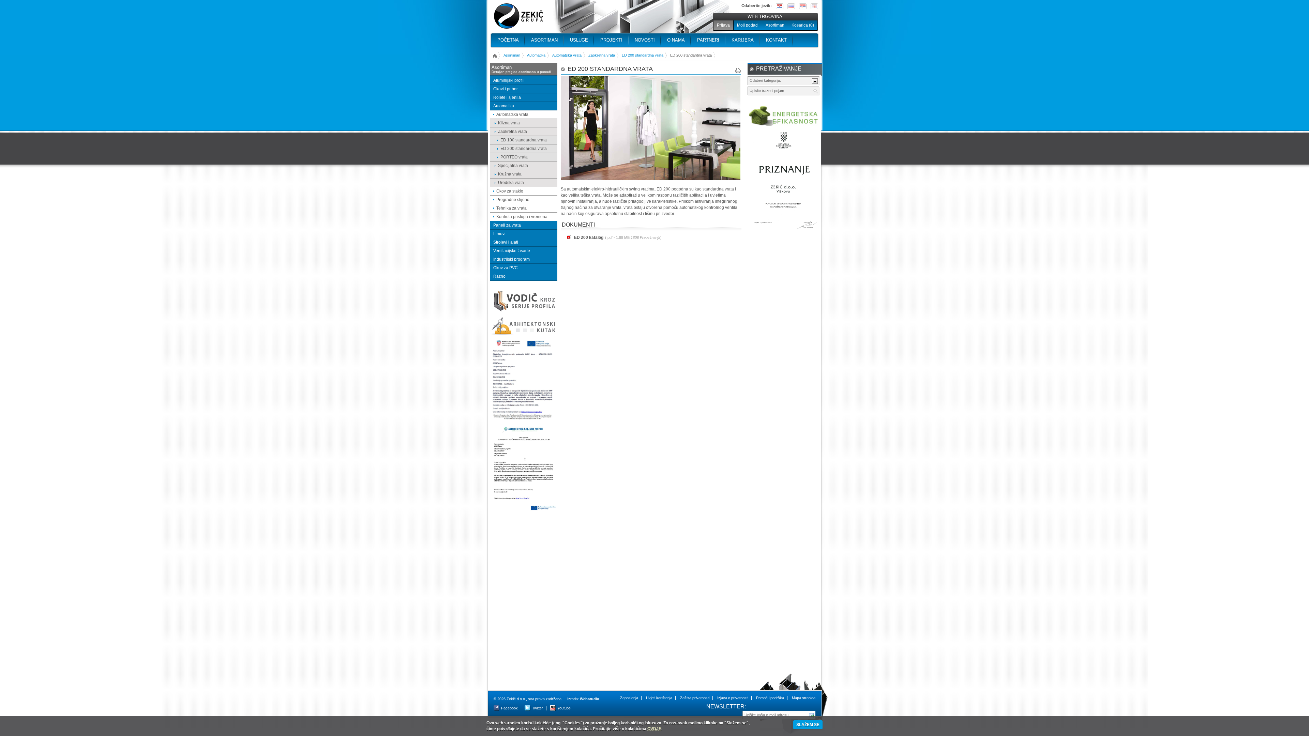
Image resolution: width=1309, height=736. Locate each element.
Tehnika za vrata (511, 208)
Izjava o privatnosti (732, 698)
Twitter (537, 708)
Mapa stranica (803, 698)
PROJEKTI (611, 40)
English (814, 6)
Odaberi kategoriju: (765, 80)
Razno (499, 276)
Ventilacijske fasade (511, 250)
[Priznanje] (783, 232)
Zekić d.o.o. (518, 16)
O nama (676, 40)
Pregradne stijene (512, 199)
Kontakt (776, 40)
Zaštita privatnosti (694, 698)
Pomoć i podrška (770, 698)
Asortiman (775, 25)
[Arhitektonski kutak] (523, 334)
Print (738, 70)
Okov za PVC (505, 267)
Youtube (564, 708)
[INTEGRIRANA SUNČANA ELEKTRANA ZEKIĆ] (523, 509)
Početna (508, 40)
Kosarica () (803, 25)
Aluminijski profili (509, 80)
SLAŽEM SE (807, 724)
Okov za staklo (509, 191)
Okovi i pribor (505, 89)
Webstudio (589, 699)
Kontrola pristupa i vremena (521, 216)
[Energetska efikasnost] (783, 125)
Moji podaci (747, 25)
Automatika (536, 55)
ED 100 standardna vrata (523, 140)
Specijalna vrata (513, 165)
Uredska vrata (511, 182)
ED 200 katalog (588, 237)
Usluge (579, 40)
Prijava (723, 25)
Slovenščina (791, 6)
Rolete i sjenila (507, 97)
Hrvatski (779, 6)
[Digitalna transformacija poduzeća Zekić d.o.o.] (523, 419)
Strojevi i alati (505, 242)
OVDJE (654, 728)
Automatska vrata (567, 55)
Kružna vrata (510, 174)
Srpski (803, 6)
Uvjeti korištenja (659, 698)
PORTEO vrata (514, 157)
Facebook (509, 708)
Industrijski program (511, 259)
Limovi (499, 233)
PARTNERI (708, 40)
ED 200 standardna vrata (642, 55)
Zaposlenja (629, 698)
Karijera (743, 40)
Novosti (645, 40)
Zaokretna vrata (601, 55)
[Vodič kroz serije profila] (523, 311)
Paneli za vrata (507, 225)
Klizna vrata (509, 123)
